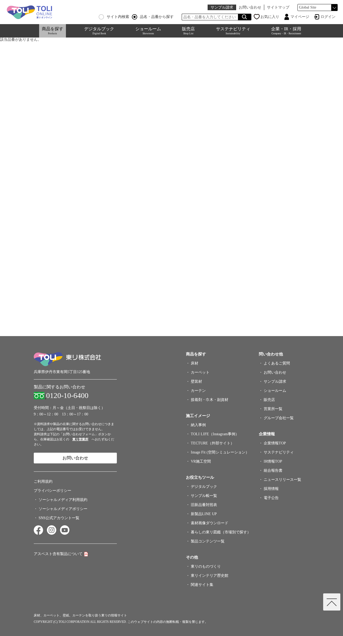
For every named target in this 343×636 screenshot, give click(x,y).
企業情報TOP (275, 443)
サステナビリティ (233, 31)
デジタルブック (99, 31)
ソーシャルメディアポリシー (63, 509)
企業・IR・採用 (286, 31)
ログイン (327, 17)
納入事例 (198, 425)
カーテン (198, 391)
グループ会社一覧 (279, 418)
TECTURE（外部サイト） (212, 443)
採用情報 (271, 489)
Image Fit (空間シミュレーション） (220, 452)
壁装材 (196, 382)
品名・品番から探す (157, 17)
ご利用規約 (43, 481)
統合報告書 (273, 470)
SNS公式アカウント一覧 (59, 518)
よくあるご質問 (277, 363)
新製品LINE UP (204, 514)
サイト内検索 (118, 17)
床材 (194, 363)
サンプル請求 (222, 7)
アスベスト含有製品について (58, 554)
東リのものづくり (206, 566)
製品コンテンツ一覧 (208, 541)
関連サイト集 (202, 585)
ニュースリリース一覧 (282, 480)
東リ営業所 (80, 439)
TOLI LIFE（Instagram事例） (215, 434)
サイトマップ (278, 7)
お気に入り (269, 17)
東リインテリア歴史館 (209, 576)
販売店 (188, 31)
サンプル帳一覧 (204, 496)
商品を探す (52, 31)
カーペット (200, 372)
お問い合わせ (250, 7)
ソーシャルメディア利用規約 (63, 500)
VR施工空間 (201, 461)
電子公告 (271, 498)
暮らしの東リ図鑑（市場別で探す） (221, 532)
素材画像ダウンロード (209, 523)
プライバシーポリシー (52, 491)
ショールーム (148, 31)
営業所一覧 (273, 409)
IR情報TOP (273, 461)
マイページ (299, 17)
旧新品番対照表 (204, 505)
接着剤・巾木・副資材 (209, 400)
